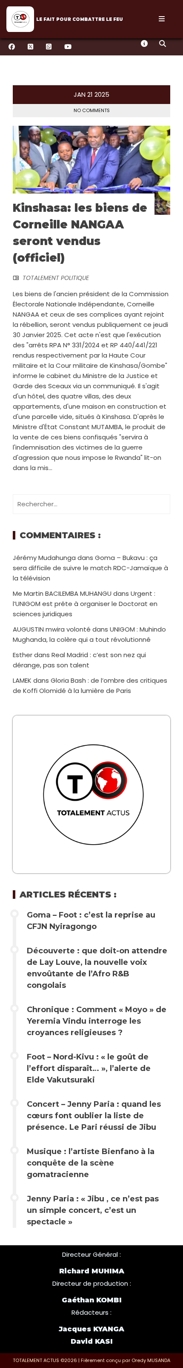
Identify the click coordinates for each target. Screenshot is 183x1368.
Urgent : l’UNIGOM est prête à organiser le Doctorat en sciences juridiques (85, 603)
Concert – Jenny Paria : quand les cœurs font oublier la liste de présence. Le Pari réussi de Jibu (94, 1116)
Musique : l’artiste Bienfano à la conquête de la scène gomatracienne (90, 1163)
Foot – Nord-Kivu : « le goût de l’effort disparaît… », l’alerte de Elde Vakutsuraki (89, 1068)
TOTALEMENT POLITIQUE (56, 278)
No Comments (92, 110)
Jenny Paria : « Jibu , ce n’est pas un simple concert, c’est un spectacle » (93, 1210)
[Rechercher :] (91, 503)
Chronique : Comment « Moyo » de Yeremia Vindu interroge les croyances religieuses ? (96, 1021)
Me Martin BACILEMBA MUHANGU (62, 593)
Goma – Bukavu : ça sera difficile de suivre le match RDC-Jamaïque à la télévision (90, 568)
